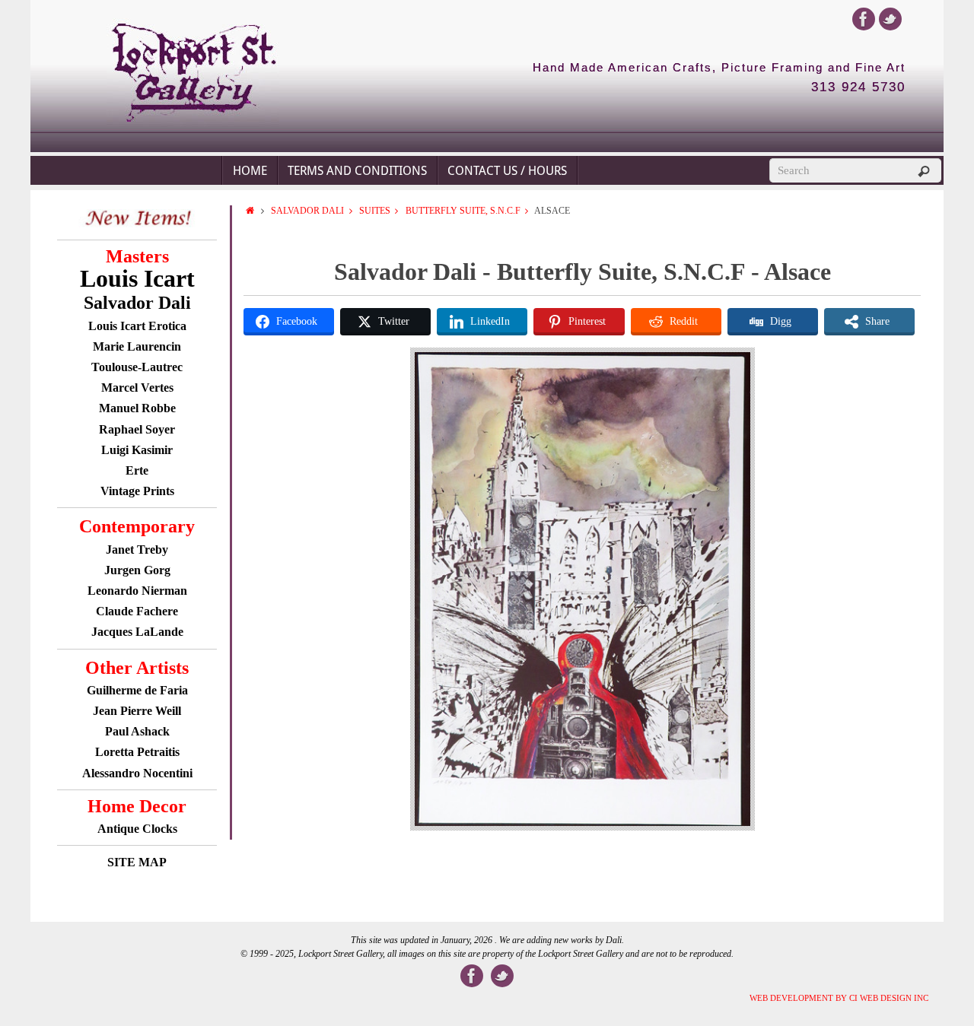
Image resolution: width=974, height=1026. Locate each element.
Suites (374, 210)
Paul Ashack (137, 731)
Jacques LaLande (137, 631)
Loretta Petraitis (137, 751)
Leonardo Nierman (137, 590)
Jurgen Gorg (137, 570)
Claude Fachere (137, 611)
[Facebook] (863, 19)
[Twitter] (890, 19)
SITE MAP (137, 862)
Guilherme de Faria (137, 690)
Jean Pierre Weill (137, 710)
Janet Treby (137, 549)
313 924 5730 (858, 87)
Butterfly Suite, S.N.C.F (463, 210)
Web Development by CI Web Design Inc (839, 997)
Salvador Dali (307, 210)
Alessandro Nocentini (137, 773)
